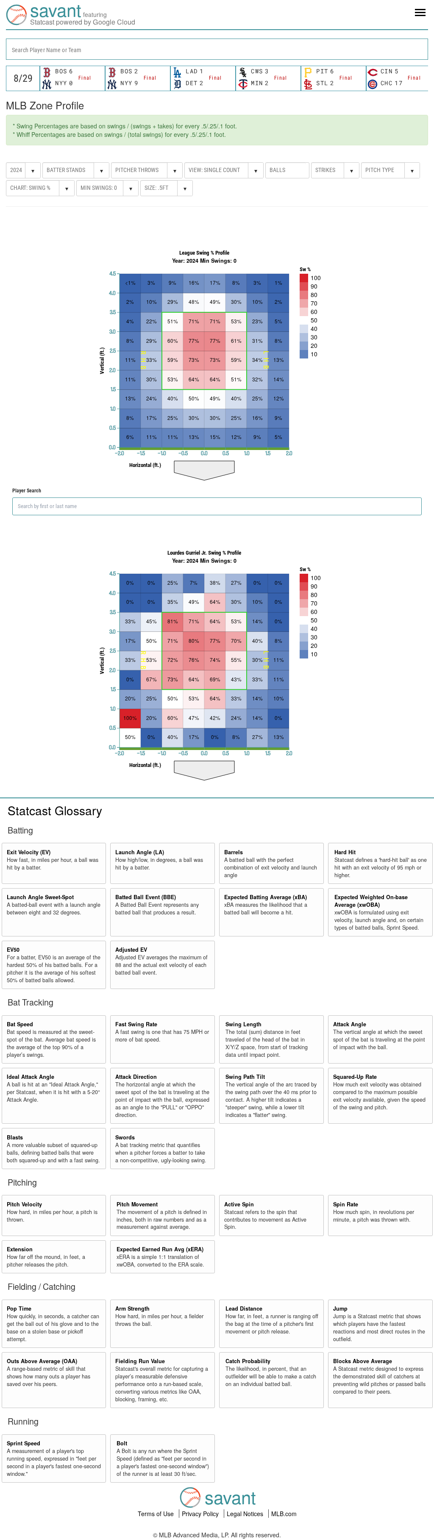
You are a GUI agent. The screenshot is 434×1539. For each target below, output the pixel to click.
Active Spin (239, 1204)
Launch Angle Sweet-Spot (40, 897)
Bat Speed (20, 1024)
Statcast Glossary (55, 810)
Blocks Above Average (362, 1361)
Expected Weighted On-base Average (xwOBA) (371, 900)
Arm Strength (132, 1308)
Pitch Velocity (24, 1204)
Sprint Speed (23, 1443)
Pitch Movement (137, 1204)
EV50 (13, 949)
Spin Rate (345, 1204)
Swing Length (243, 1024)
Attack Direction (136, 1077)
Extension (20, 1249)
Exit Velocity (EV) (28, 852)
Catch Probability (247, 1361)
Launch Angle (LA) (139, 852)
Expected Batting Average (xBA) (265, 897)
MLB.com (284, 1513)
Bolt (122, 1443)
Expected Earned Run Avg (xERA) (160, 1249)
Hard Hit (345, 852)
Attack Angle (349, 1024)
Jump (340, 1308)
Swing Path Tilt (245, 1077)
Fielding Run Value (140, 1361)
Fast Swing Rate (136, 1024)
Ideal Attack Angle (30, 1077)
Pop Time (19, 1308)
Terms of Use (156, 1513)
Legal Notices (246, 1513)
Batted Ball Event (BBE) (145, 897)
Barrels (233, 852)
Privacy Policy (201, 1513)
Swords (125, 1137)
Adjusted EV (131, 949)
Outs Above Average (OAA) (42, 1361)
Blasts (15, 1137)
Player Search (26, 491)
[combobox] (217, 49)
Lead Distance (243, 1308)
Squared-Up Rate (355, 1077)
